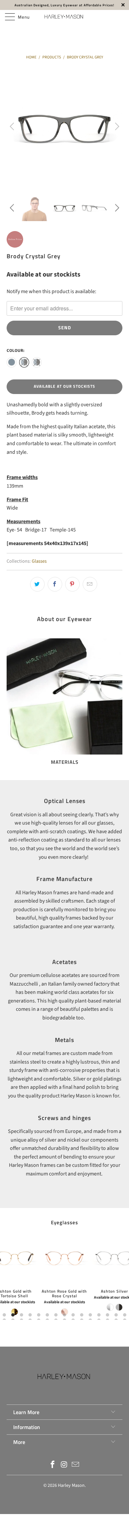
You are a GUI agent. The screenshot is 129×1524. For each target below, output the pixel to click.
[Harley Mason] (64, 16)
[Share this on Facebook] (55, 584)
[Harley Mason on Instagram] (64, 1465)
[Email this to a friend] (90, 584)
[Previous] (13, 126)
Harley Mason (71, 1485)
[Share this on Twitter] (37, 584)
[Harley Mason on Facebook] (53, 1465)
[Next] (116, 126)
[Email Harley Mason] (76, 1465)
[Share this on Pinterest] (72, 584)
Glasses (39, 561)
